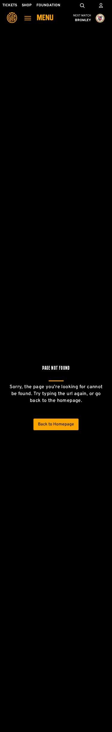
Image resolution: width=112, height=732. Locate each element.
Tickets (9, 5)
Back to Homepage (56, 424)
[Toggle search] (82, 5)
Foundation (48, 5)
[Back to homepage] (12, 13)
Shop (27, 5)
